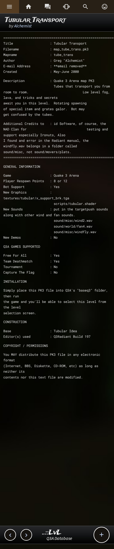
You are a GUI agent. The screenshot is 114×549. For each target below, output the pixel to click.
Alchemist (23, 26)
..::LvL (52, 532)
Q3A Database (59, 538)
